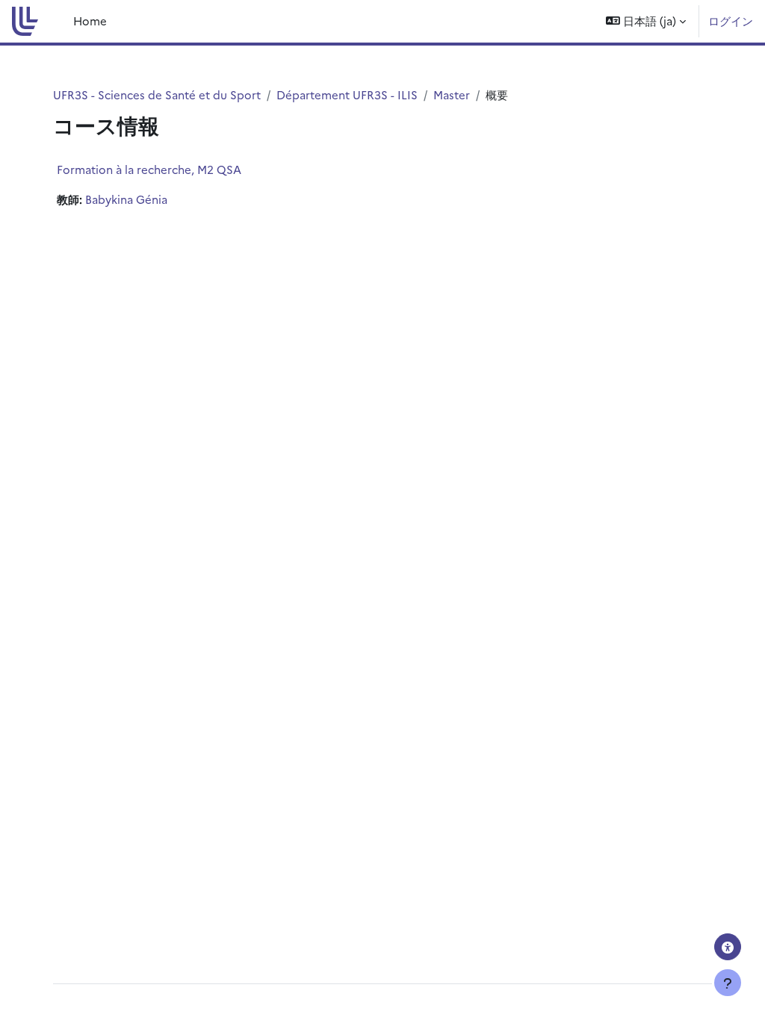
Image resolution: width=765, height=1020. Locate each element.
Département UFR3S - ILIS (347, 94)
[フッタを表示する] (727, 982)
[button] (646, 21)
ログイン (730, 20)
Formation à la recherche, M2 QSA (149, 169)
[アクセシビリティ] (727, 946)
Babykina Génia (126, 199)
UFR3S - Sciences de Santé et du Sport (157, 94)
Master (451, 94)
